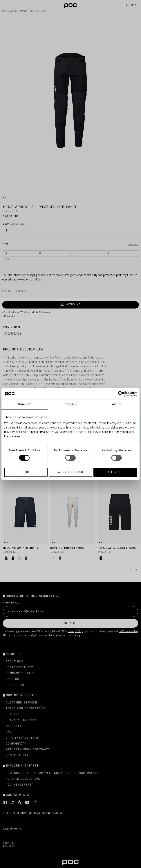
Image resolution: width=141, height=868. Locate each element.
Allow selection (70, 472)
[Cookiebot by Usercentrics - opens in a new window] (121, 394)
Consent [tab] (24, 404)
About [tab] (116, 404)
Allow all (115, 472)
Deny (26, 472)
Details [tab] (70, 404)
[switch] (70, 458)
